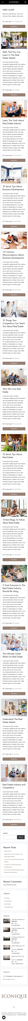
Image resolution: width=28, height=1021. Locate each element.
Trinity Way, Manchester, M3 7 (18, 919)
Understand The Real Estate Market (12, 721)
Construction (18, 155)
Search (5, 833)
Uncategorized (18, 21)
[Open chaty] (3, 1017)
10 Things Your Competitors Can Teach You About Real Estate (14, 323)
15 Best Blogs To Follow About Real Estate (14, 521)
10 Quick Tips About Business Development (13, 188)
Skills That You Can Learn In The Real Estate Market (12, 55)
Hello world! (8, 9)
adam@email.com (10, 979)
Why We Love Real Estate (12, 390)
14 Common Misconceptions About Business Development (13, 254)
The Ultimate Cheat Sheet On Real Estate (13, 655)
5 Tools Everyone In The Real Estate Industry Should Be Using (14, 588)
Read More (14, 26)
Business (16, 90)
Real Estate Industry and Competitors (14, 786)
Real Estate (17, 221)
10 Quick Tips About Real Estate (12, 456)
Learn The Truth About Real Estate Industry (13, 122)
